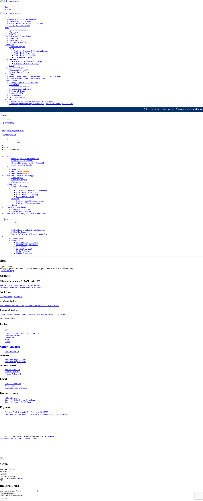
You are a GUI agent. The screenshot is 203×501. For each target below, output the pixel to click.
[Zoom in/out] (1, 498)
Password (3, 471)
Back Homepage (7, 271)
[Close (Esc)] (8, 498)
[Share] (6, 498)
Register (20, 478)
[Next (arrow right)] (3, 500)
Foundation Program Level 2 (15, 362)
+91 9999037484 (8, 123)
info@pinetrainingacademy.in (13, 131)
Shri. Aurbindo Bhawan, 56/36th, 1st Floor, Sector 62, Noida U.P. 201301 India (29, 306)
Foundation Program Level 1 (15, 360)
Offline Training (10, 346)
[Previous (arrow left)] (1, 500)
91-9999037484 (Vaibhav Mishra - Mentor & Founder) (20, 287)
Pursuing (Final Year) (12, 370)
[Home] (4, 116)
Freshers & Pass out (12, 372)
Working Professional (13, 374)
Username (4, 469)
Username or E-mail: (7, 491)
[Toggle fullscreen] (3, 498)
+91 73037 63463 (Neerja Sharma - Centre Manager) (19, 285)
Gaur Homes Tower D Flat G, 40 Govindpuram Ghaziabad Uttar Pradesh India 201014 (32, 315)
